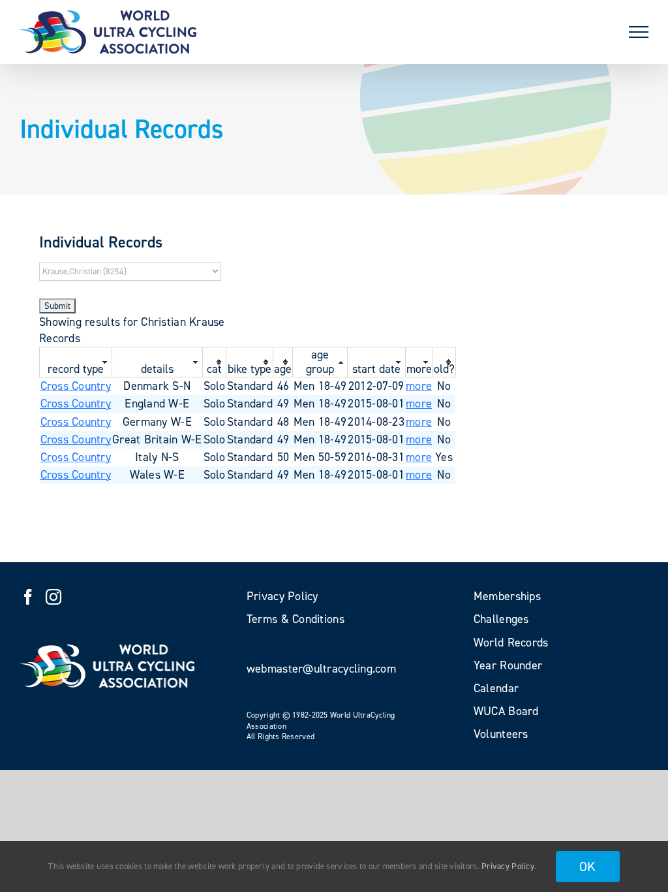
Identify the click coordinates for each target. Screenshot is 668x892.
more (419, 386)
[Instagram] (53, 596)
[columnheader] (76, 362)
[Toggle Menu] (638, 32)
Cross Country (76, 386)
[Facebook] (28, 596)
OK (587, 866)
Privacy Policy (507, 866)
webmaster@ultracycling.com (321, 669)
